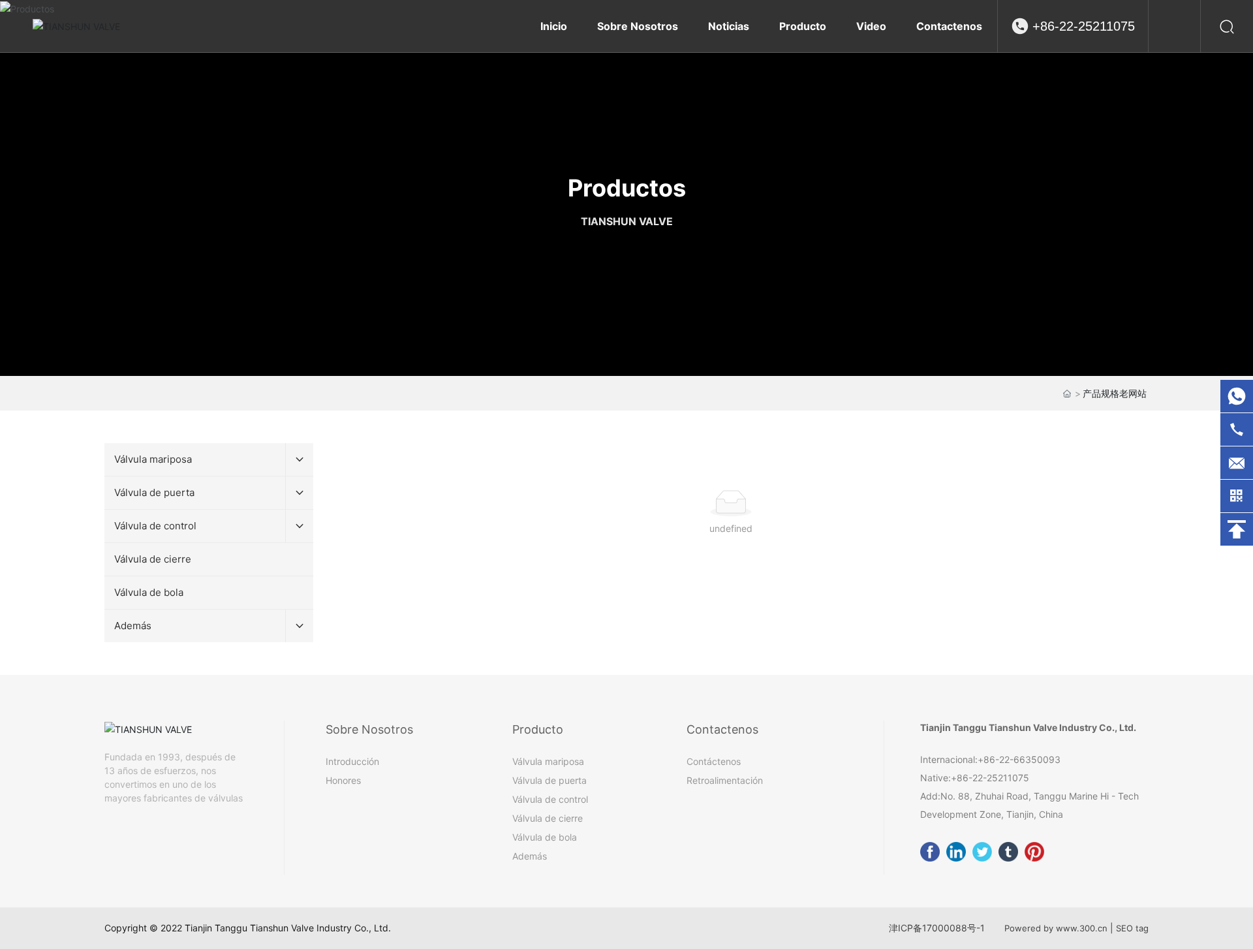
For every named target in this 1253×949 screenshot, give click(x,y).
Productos (627, 188)
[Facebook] (930, 852)
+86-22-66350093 (1019, 759)
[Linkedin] (956, 852)
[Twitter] (982, 852)
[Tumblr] (1008, 852)
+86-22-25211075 (1083, 26)
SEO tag (1132, 928)
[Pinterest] (1034, 852)
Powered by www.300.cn (1055, 928)
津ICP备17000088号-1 (937, 927)
